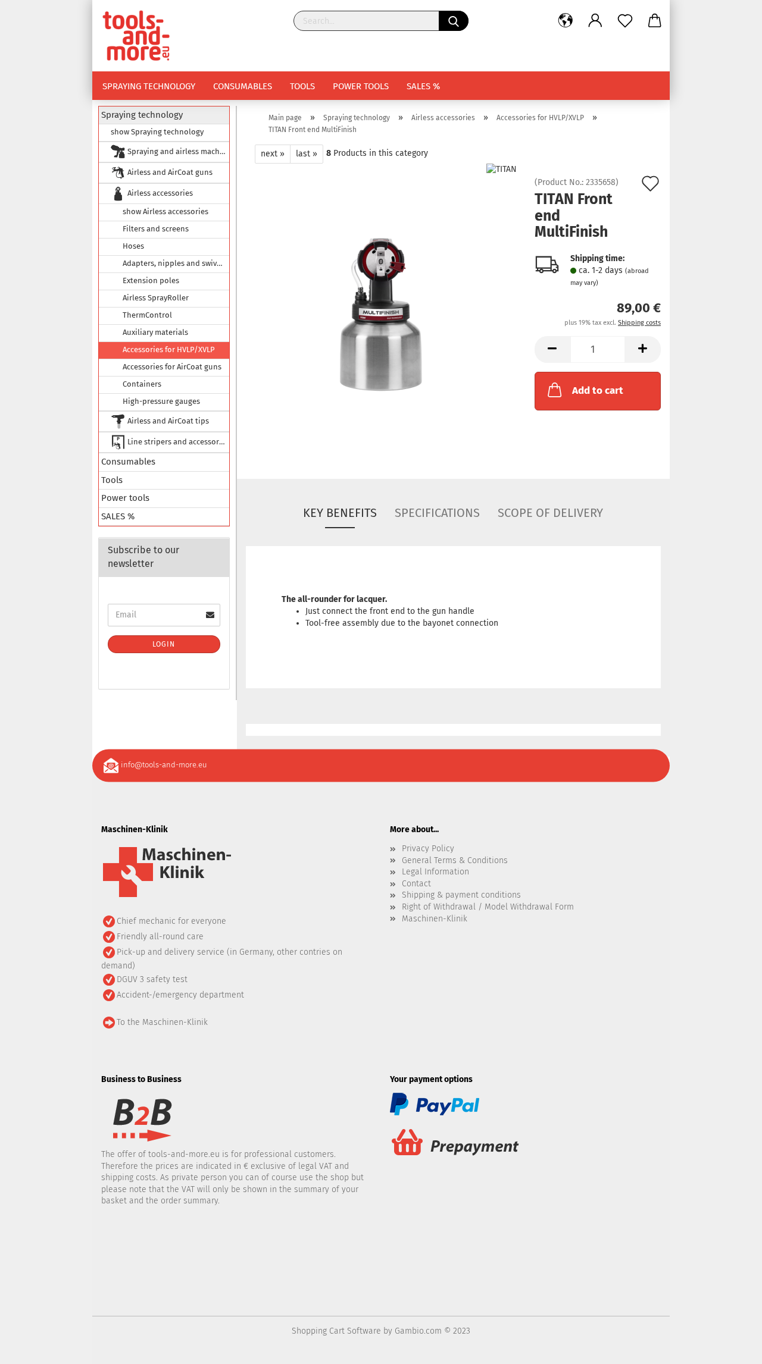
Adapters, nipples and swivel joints (176, 263)
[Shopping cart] (655, 21)
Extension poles (151, 280)
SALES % (423, 86)
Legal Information (435, 872)
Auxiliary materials (155, 332)
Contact (416, 884)
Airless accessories (159, 193)
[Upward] (729, 1346)
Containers (142, 384)
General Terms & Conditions (455, 860)
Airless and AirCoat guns (169, 172)
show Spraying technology (157, 131)
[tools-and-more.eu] (140, 35)
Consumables (242, 86)
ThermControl (147, 315)
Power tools (361, 86)
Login (163, 644)
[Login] (595, 21)
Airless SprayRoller (156, 297)
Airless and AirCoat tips (167, 420)
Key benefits (340, 513)
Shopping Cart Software (336, 1331)
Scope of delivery (550, 513)
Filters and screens (156, 228)
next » (273, 154)
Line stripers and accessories (177, 441)
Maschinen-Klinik (434, 919)
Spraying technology (148, 86)
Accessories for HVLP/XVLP (169, 349)
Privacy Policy (428, 849)
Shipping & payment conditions (461, 895)
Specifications (437, 513)
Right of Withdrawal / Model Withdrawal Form (488, 907)
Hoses (133, 246)
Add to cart (597, 390)
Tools (302, 86)
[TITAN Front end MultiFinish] (381, 312)
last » (306, 154)
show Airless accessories (165, 211)
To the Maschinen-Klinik (162, 1022)
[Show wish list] (625, 21)
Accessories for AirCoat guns (172, 366)
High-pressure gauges (161, 401)
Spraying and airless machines (177, 151)
